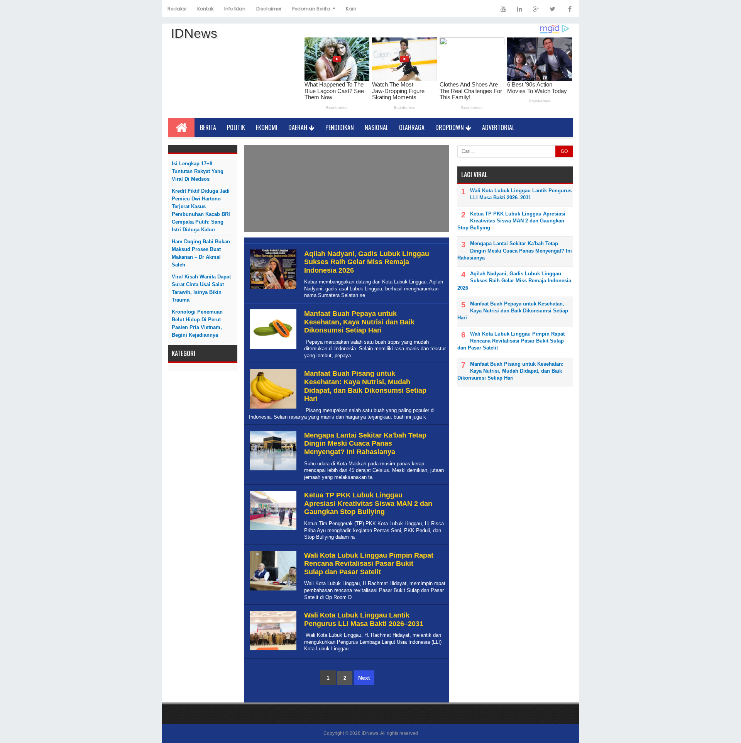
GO (564, 151)
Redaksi (176, 8)
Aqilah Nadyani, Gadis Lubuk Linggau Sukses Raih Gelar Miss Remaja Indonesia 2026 (366, 262)
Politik (236, 127)
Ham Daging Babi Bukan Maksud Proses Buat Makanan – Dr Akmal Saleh (201, 253)
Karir (351, 8)
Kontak (205, 8)
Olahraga (412, 127)
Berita (208, 127)
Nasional (376, 127)
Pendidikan (339, 127)
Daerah (298, 127)
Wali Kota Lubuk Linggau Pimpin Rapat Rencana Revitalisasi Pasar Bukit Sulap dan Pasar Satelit (368, 563)
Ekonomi (266, 127)
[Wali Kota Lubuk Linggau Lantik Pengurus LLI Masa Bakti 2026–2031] (272, 650)
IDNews (370, 733)
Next (364, 678)
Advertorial (498, 127)
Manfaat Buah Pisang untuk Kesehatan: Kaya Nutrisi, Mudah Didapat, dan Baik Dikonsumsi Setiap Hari (365, 386)
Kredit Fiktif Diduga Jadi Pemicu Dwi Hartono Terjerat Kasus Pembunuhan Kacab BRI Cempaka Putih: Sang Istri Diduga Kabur (201, 210)
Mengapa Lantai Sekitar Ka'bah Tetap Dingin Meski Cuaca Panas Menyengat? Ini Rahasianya (365, 443)
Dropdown (450, 127)
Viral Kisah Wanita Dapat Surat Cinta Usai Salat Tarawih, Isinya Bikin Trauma (201, 288)
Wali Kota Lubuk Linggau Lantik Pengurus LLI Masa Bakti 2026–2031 (363, 619)
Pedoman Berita (311, 8)
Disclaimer (268, 8)
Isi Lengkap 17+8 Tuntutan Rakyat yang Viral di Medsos (197, 171)
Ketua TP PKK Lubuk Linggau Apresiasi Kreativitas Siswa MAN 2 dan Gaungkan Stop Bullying (368, 503)
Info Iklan (234, 8)
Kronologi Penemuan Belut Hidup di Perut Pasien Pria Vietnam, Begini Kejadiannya (197, 323)
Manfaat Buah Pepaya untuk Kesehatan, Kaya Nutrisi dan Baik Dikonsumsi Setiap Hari (359, 322)
